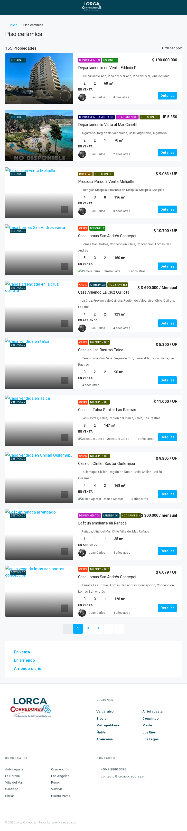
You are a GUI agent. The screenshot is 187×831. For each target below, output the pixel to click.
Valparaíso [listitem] (104, 711)
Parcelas (85, 174)
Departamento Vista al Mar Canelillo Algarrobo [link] (117, 124)
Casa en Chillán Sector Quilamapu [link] (106, 463)
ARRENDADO (111, 515)
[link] (39, 78)
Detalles (167, 95)
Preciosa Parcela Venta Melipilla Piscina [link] (112, 181)
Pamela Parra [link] (112, 271)
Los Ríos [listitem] (149, 732)
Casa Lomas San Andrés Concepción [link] (109, 236)
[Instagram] (141, 822)
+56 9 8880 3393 (114, 769)
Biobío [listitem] (101, 718)
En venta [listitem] (22, 652)
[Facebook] (123, 822)
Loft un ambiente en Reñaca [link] (102, 523)
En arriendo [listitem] (24, 660)
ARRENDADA (97, 284)
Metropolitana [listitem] (107, 725)
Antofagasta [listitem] (152, 711)
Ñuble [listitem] (100, 732)
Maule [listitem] (147, 725)
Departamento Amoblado (96, 117)
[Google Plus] (159, 822)
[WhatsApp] (177, 822)
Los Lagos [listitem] (150, 739)
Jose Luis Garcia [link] (118, 439)
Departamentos (89, 60)
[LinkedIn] (150, 822)
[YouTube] (168, 822)
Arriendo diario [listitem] (27, 668)
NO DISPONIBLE (149, 117)
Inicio (14, 25)
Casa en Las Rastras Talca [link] (100, 350)
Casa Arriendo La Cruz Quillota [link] (103, 292)
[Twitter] (132, 822)
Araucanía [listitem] (104, 739)
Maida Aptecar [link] (113, 499)
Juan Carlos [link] (97, 97)
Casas (83, 228)
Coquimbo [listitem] (150, 718)
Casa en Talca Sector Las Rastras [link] (107, 409)
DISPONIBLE (110, 60)
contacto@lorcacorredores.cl (123, 776)
